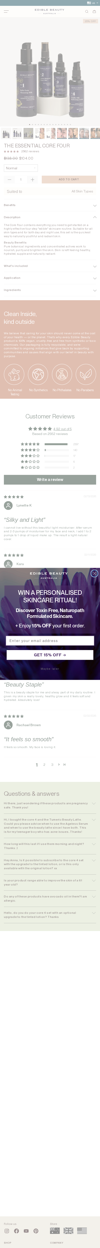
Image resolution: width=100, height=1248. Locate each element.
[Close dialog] (94, 573)
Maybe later (50, 668)
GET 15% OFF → (50, 655)
